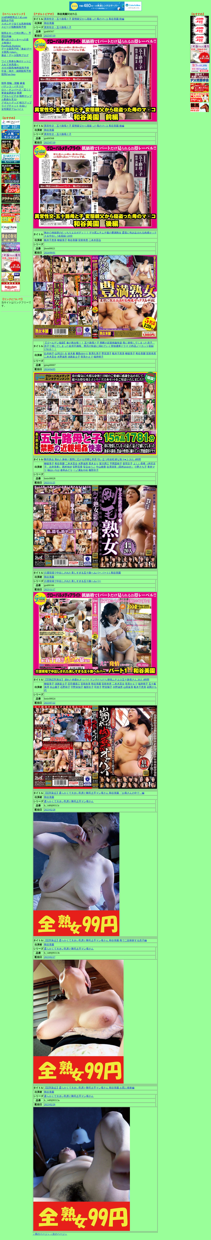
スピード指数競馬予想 (13, 27)
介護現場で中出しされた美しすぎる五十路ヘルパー (72, 581)
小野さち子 (140, 467)
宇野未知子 (77, 687)
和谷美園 (49, 23)
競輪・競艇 (13, 83)
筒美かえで (87, 356)
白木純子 (49, 353)
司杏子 (98, 687)
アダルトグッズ (10, 102)
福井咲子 (98, 356)
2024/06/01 (49, 252)
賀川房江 (104, 463)
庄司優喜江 (74, 683)
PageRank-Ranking (11, 46)
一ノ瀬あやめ (80, 470)
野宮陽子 (107, 687)
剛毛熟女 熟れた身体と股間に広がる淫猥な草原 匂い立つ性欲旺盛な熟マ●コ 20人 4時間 (92, 459)
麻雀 (22, 83)
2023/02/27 (49, 957)
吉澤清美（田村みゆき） (120, 467)
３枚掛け (6, 42)
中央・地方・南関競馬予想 (16, 71)
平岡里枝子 (116, 463)
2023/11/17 (49, 589)
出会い (23, 106)
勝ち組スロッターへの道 (15, 39)
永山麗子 (55, 687)
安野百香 (77, 467)
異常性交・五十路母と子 (57, 27)
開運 (19, 93)
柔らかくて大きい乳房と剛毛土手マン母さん (69, 801)
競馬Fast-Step (8, 74)
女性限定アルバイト (12, 109)
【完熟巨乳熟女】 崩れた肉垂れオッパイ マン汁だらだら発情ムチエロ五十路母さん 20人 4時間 (96, 679)
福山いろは (53, 470)
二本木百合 (95, 240)
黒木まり (94, 463)
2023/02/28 (49, 809)
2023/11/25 (49, 482)
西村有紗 (67, 467)
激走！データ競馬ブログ (15, 55)
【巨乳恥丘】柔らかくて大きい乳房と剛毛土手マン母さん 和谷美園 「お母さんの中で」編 (94, 793)
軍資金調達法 (8, 93)
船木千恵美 (50, 240)
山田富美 (128, 687)
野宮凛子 (107, 353)
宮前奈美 (86, 683)
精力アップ (25, 102)
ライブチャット (10, 106)
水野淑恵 (62, 356)
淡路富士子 (74, 356)
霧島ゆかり (82, 353)
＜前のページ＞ (41, 1234)
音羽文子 (128, 463)
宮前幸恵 (83, 240)
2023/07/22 (49, 703)
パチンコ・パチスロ (12, 86)
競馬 (3, 83)
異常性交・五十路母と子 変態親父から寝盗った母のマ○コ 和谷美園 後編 (84, 125)
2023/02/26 (49, 1104)
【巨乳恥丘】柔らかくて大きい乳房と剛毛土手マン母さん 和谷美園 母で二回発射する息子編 (95, 940)
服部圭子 (94, 470)
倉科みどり (66, 470)
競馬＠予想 (7, 20)
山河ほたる (61, 353)
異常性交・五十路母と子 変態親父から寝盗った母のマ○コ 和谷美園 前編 (84, 19)
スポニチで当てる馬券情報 (16, 23)
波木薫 (71, 353)
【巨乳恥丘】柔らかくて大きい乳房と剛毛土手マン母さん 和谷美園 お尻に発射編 (89, 1087)
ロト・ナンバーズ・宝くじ (16, 89)
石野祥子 (65, 687)
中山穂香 (101, 467)
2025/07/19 (49, 35)
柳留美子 (62, 240)
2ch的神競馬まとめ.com (14, 17)
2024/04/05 (49, 369)
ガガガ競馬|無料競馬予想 (15, 68)
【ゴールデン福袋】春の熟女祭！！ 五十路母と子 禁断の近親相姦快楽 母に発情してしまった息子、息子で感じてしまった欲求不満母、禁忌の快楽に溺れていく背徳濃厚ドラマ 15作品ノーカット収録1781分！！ (99, 346)
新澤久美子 (95, 353)
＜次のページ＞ (58, 1234)
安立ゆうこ (89, 467)
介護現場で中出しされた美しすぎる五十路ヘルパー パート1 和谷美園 (82, 572)
